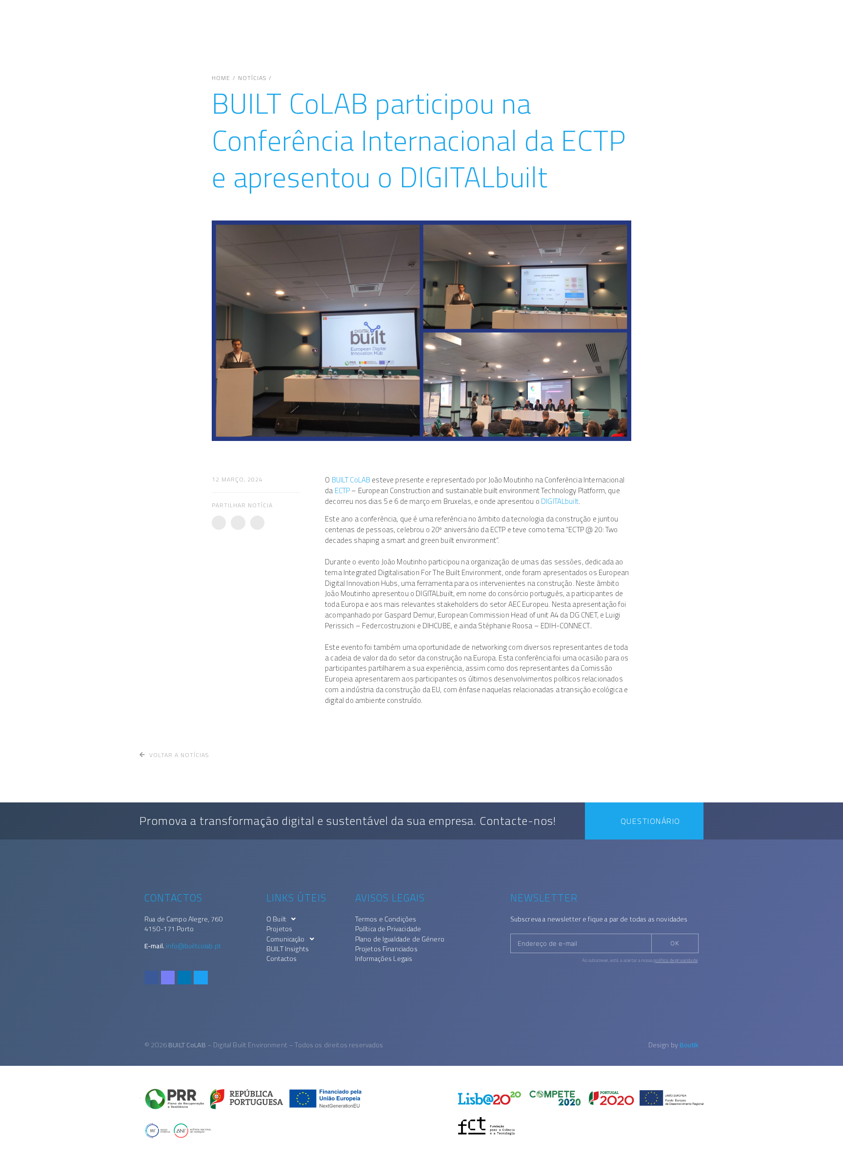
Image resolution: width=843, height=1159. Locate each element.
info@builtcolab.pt (193, 945)
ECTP (342, 490)
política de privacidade (675, 960)
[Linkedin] (185, 978)
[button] (219, 523)
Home (221, 78)
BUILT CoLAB (351, 480)
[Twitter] (201, 978)
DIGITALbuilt (560, 501)
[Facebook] (151, 978)
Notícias (252, 78)
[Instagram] (168, 978)
